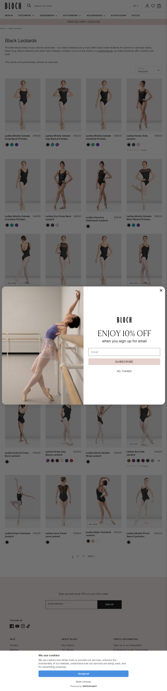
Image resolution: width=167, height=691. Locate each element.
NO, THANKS (124, 371)
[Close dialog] (161, 290)
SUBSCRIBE (124, 361)
